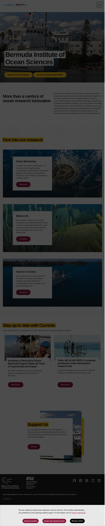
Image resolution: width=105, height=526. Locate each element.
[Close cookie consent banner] (100, 510)
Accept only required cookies (54, 521)
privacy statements (78, 513)
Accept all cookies (30, 521)
